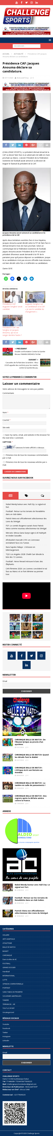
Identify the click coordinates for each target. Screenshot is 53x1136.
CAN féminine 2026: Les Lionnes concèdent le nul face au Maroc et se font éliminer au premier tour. (26, 571)
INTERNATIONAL (9, 975)
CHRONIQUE (7, 955)
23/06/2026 (20, 788)
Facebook (6, 1028)
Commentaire (8, 393)
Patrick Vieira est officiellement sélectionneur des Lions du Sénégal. (31, 911)
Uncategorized (8, 1012)
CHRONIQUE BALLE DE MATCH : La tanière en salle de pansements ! (30, 784)
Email (5, 681)
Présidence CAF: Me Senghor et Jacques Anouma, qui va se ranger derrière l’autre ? (12, 331)
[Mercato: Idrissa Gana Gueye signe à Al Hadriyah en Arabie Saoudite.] (26, 626)
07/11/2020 (9, 78)
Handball (6, 971)
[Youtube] (16, 2)
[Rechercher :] (26, 46)
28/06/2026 (20, 775)
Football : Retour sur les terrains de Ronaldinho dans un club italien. (31, 899)
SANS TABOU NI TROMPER (13, 992)
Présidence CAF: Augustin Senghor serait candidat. (12, 306)
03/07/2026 (20, 747)
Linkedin (6, 1040)
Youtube (6, 1024)
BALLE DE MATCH (9, 947)
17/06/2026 (20, 803)
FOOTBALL (6, 963)
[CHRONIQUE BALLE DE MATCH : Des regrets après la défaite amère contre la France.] (8, 798)
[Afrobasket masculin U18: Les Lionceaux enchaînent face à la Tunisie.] (38, 626)
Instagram (6, 1036)
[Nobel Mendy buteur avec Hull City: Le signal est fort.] (15, 618)
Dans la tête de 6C (10, 959)
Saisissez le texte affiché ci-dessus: (29, 447)
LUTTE (5, 980)
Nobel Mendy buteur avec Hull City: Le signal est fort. (32, 885)
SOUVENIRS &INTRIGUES (12, 996)
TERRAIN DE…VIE (9, 1004)
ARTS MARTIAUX (9, 939)
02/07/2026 (20, 760)
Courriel (6, 420)
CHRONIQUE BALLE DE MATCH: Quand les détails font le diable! (32, 755)
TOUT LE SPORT (9, 1008)
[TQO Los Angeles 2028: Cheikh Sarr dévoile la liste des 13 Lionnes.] (26, 635)
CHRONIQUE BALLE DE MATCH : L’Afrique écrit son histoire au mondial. (29, 769)
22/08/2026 (20, 890)
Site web (6, 427)
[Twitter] (26, 2)
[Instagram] (31, 2)
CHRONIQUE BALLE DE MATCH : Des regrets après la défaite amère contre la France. (31, 798)
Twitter (5, 1032)
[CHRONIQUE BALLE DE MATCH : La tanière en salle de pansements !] (8, 786)
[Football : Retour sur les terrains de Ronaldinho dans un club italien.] (26, 618)
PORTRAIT (6, 988)
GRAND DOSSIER (9, 967)
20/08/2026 (20, 903)
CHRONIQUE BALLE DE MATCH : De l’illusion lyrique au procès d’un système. (30, 741)
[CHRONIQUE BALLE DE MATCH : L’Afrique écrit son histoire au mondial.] (8, 770)
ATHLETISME (7, 943)
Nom (5, 412)
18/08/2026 (20, 916)
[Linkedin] (36, 2)
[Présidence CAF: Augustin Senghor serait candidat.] (13, 297)
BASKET (5, 951)
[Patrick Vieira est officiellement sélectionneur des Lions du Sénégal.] (38, 618)
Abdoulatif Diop (23, 78)
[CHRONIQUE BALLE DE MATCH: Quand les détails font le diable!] (8, 757)
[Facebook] (21, 2)
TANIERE (6, 1000)
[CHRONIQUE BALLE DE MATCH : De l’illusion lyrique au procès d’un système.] (8, 742)
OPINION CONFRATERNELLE (13, 984)
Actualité (6, 935)
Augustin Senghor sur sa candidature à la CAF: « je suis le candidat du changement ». (35, 308)
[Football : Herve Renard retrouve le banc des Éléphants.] (38, 635)
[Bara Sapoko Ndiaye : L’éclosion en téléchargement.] (15, 635)
